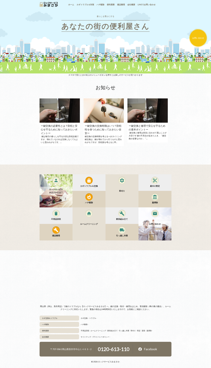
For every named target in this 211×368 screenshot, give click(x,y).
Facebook (150, 349)
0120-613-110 (113, 349)
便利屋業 (45, 331)
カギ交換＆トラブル (49, 318)
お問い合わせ (198, 38)
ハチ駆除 (45, 324)
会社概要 (45, 337)
